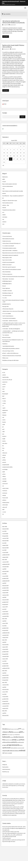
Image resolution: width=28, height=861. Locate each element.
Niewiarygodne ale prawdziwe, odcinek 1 (10, 348)
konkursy (4, 436)
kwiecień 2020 (5, 571)
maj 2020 (4, 569)
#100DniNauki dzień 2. (7, 281)
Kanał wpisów (5, 767)
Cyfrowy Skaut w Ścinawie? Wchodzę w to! (11, 243)
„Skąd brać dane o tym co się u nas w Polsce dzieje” (13, 311)
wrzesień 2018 (5, 590)
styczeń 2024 (5, 552)
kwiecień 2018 (5, 599)
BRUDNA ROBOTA (6, 304)
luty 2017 (4, 609)
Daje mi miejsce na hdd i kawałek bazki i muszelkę (12, 191)
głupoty (4, 734)
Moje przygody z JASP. (7, 257)
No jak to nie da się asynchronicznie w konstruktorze (13, 276)
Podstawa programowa (7, 274)
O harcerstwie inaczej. (7, 236)
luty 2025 (4, 543)
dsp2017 (4, 412)
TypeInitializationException (8, 346)
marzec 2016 (5, 623)
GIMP (3, 424)
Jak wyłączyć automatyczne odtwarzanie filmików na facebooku (13, 21)
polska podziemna (6, 742)
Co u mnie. (4, 297)
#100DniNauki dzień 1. (7, 283)
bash (3, 389)
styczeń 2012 (5, 696)
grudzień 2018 (5, 587)
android (4, 374)
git (3, 426)
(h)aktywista (5, 176)
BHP (3, 396)
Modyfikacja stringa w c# (7, 293)
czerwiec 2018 (5, 595)
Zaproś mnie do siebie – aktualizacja (9, 250)
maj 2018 (4, 597)
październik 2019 (5, 580)
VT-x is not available (6, 313)
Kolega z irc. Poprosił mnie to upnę (9, 200)
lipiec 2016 (4, 618)
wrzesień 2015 (5, 635)
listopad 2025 (5, 536)
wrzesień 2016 (5, 616)
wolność (22, 750)
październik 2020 (5, 564)
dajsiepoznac (5, 410)
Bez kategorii (5, 393)
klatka (19, 734)
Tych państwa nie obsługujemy (9, 318)
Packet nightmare (6, 288)
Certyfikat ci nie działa (7, 290)
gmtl (3, 429)
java (3, 434)
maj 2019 (4, 583)
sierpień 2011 (5, 708)
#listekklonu (5, 729)
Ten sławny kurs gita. (6, 295)
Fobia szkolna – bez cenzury (8, 278)
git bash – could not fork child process (10, 353)
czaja (3, 188)
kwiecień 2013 (5, 675)
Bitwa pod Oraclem (6, 337)
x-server (4, 512)
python (3, 474)
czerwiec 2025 (5, 538)
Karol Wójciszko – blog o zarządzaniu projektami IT (13, 195)
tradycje (4, 495)
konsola (21, 737)
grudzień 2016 (5, 613)
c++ (3, 405)
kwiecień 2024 (5, 547)
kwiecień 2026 (5, 528)
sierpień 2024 (5, 545)
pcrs (11, 739)
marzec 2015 (5, 647)
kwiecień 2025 (5, 540)
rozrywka (4, 478)
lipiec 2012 (4, 682)
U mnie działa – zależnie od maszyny (9, 320)
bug (17, 729)
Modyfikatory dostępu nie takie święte (10, 360)
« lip (3, 165)
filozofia (4, 422)
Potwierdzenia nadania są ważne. (9, 248)
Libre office (4, 443)
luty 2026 (4, 531)
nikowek (4, 207)
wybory (6, 753)
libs (3, 445)
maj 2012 (4, 687)
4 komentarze (13, 49)
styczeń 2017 (5, 611)
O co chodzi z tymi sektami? (8, 245)
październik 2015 (5, 632)
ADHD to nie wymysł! (7, 264)
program (4, 745)
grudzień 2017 (5, 602)
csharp (4, 732)
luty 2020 (4, 573)
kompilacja (12, 737)
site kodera (4, 217)
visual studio (6, 750)
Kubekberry (4, 343)
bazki (3, 391)
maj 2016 (4, 621)
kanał (16, 734)
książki (3, 438)
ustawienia (19, 747)
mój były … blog (5, 205)
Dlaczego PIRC (5, 306)
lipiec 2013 (4, 670)
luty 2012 (4, 694)
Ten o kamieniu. (5, 335)
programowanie (5, 464)
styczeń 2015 (5, 649)
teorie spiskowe (14, 747)
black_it (4, 398)
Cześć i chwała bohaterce (7, 316)
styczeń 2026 (5, 533)
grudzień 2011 (5, 699)
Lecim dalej (6, 37)
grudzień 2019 (5, 578)
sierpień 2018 (5, 592)
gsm (23, 732)
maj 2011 (4, 713)
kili (2, 198)
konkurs (16, 737)
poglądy (18, 739)
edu (3, 417)
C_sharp (4, 400)
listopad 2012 (5, 680)
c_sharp (4, 403)
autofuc (4, 384)
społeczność (5, 483)
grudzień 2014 (5, 651)
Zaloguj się (4, 764)
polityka (4, 460)
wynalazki (10, 753)
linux (3, 448)
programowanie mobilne (7, 467)
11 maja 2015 (5, 24)
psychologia (4, 469)
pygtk (3, 471)
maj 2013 (4, 673)
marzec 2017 (5, 606)
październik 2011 (5, 703)
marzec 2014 (5, 658)
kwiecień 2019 (5, 585)
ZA (3, 514)
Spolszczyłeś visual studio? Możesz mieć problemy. (13, 46)
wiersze (12, 750)
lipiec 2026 (4, 526)
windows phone (5, 502)
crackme (22, 729)
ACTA (3, 372)
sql (3, 485)
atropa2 (4, 181)
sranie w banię (5, 488)
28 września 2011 (6, 49)
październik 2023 (5, 554)
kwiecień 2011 (5, 715)
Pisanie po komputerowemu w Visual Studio (11, 355)
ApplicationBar (5, 377)
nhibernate (4, 452)
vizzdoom (4, 221)
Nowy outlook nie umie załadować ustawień (11, 269)
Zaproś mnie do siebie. (7, 260)
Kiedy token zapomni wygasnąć (9, 267)
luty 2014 (4, 661)
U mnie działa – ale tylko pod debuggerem (11, 328)
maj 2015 (4, 642)
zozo (3, 224)
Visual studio (5, 497)
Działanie (4, 415)
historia (8, 734)
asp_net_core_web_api (7, 379)
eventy (3, 419)
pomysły (4, 462)
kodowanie (6, 737)
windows (4, 500)
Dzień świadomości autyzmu (8, 238)
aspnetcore (4, 382)
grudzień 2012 (5, 677)
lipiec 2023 (4, 559)
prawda (22, 742)
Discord (4, 285)
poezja (3, 457)
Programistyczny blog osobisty (8, 210)
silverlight (4, 481)
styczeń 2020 (5, 576)
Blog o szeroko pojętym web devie (9, 183)
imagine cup (12, 734)
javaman (4, 193)
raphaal (3, 214)
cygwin (3, 408)
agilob (3, 179)
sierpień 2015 (5, 637)
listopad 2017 (5, 604)
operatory (8, 739)
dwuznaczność (16, 732)
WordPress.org (5, 771)
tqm (3, 219)
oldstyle (4, 455)
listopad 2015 (5, 630)
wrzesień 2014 (5, 656)
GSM (3, 431)
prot (3, 212)
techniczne (4, 490)
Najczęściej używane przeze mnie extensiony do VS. (13, 252)
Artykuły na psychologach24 (8, 262)
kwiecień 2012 (5, 689)
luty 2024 (4, 550)
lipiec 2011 (4, 710)
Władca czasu (5, 357)
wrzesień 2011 (5, 706)
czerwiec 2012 (5, 684)
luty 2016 (4, 625)
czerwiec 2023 (5, 562)
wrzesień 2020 (5, 566)
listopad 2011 (5, 701)
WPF (3, 509)
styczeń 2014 (5, 663)
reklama (4, 476)
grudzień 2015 (5, 628)
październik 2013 (5, 668)
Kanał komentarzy (6, 769)
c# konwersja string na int (7, 308)
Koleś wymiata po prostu (7, 202)
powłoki (18, 742)
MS (3, 450)
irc (14, 734)
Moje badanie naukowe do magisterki (10, 255)
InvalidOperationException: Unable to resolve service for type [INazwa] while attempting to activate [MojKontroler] (13, 324)
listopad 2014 (5, 654)
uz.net (22, 747)
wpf (3, 753)
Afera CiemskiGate (6, 271)
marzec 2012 (5, 691)
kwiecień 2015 (5, 644)
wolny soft (4, 507)
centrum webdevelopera (7, 186)
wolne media (5, 504)
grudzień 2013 (5, 665)
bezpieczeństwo (13, 729)
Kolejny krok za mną (6, 241)
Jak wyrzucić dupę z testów (8, 350)
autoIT (3, 386)
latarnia (4, 441)
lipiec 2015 (4, 639)
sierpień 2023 (5, 557)
